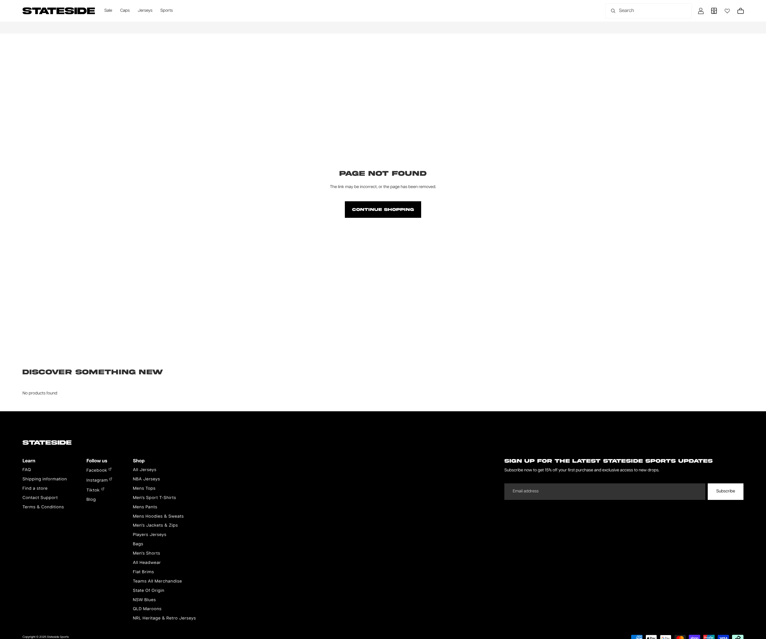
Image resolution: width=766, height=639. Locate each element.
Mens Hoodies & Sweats (158, 517)
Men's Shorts (146, 554)
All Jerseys (144, 470)
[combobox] (642, 11)
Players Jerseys (149, 535)
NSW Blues (144, 600)
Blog (91, 500)
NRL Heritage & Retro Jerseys (164, 618)
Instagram (98, 481)
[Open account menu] (700, 10)
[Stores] (714, 10)
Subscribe (725, 491)
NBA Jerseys (146, 479)
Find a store (35, 489)
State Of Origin (148, 591)
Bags (138, 544)
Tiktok (94, 490)
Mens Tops (144, 489)
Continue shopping (383, 209)
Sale (108, 11)
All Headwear (147, 563)
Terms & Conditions (43, 507)
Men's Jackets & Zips (155, 526)
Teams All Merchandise (157, 582)
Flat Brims (143, 572)
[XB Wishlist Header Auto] (727, 10)
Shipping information (45, 479)
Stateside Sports (58, 637)
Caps (125, 11)
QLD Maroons (147, 609)
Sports (166, 11)
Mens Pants (145, 507)
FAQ (27, 470)
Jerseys (145, 11)
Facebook (97, 471)
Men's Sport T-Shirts (154, 498)
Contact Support (40, 498)
